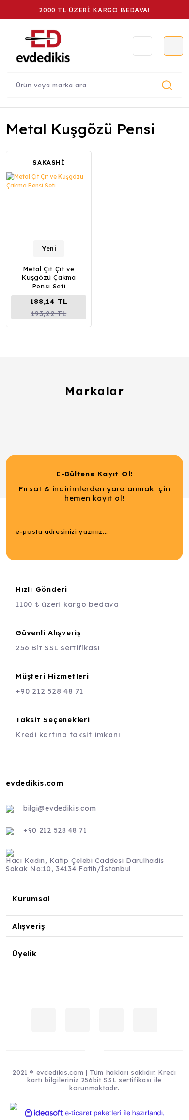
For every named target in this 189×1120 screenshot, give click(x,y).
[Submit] (161, 531)
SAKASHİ (48, 162)
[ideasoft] (43, 1113)
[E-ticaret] (93, 1113)
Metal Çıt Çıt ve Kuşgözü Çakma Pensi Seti (48, 277)
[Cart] (173, 46)
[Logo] (61, 46)
